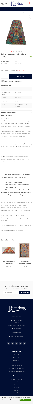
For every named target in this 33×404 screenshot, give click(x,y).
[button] (11, 51)
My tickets (16, 384)
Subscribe (25, 292)
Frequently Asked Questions (16, 371)
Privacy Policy (16, 360)
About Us (16, 354)
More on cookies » (16, 402)
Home (8, 12)
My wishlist (16, 387)
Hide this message (25, 400)
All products (16, 393)
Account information (16, 379)
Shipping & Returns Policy (16, 368)
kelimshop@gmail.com (17, 336)
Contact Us (16, 357)
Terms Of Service (16, 363)
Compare (16, 390)
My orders (16, 382)
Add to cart (20, 76)
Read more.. (20, 70)
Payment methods (16, 365)
